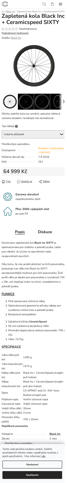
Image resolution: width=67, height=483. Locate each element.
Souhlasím (32, 475)
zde (43, 456)
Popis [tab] (20, 231)
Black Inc (16, 38)
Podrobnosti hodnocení (15, 33)
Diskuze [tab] (45, 231)
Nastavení (32, 464)
